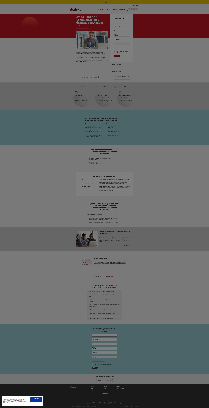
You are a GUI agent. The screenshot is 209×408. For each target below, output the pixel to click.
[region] (22, 401)
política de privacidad (6, 402)
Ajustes (36, 403)
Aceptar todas (36, 398)
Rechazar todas (36, 401)
